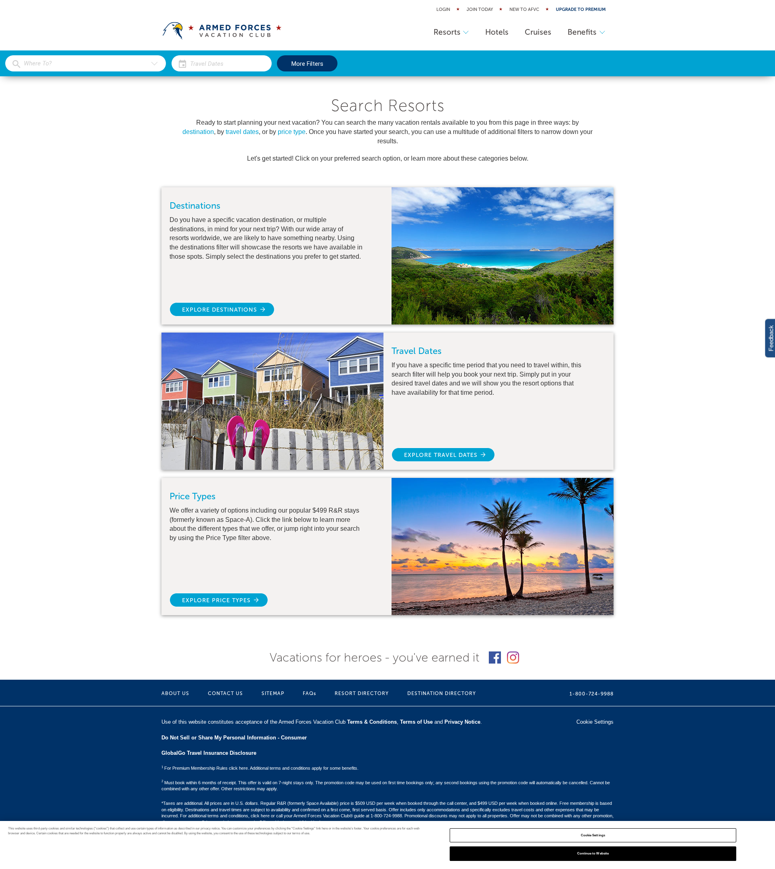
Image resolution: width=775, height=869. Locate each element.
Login (443, 9)
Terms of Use (416, 722)
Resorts (447, 32)
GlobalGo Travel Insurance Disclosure (208, 753)
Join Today (480, 9)
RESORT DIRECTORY (362, 693)
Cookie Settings (593, 835)
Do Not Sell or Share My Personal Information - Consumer (234, 738)
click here (260, 815)
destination (198, 131)
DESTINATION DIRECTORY (441, 693)
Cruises (538, 32)
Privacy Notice (462, 722)
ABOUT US (175, 693)
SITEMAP (273, 693)
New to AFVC (524, 9)
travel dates (242, 131)
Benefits (582, 32)
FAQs (309, 693)
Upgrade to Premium (581, 9)
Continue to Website (593, 853)
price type (292, 131)
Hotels (497, 32)
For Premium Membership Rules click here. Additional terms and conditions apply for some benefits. (259, 768)
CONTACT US (225, 693)
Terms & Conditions (372, 722)
